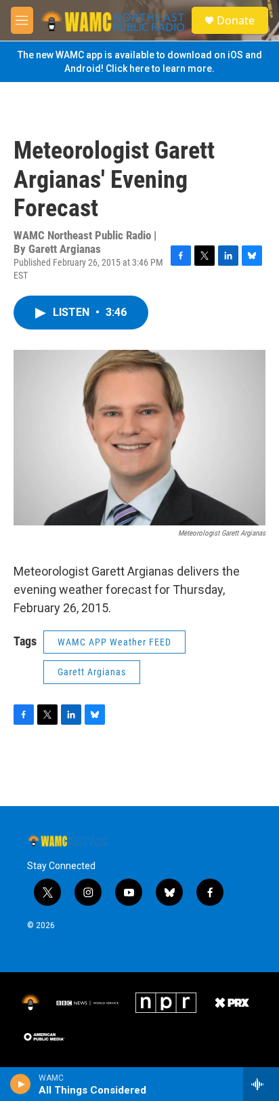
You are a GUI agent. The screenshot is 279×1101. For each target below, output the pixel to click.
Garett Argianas (92, 671)
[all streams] (261, 1084)
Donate (236, 20)
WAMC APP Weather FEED (114, 642)
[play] (20, 1084)
